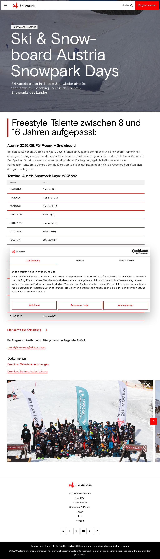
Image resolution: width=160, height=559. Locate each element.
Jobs (80, 516)
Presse (80, 511)
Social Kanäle (80, 502)
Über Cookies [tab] (127, 260)
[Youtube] (83, 531)
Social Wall (80, 498)
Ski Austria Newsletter (80, 493)
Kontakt (80, 520)
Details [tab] (80, 260)
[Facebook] (70, 531)
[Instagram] (63, 531)
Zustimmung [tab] (33, 260)
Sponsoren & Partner (80, 507)
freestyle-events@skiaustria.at (26, 347)
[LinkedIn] (90, 531)
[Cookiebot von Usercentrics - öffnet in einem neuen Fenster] (134, 251)
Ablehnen (34, 305)
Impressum (99, 546)
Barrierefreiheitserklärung (58, 546)
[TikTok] (97, 531)
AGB (74, 546)
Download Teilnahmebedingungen (28, 364)
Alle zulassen (125, 305)
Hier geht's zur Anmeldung (24, 330)
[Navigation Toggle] (5, 5)
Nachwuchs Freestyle (24, 27)
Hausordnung (85, 546)
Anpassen (76, 305)
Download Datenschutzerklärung (27, 371)
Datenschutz (37, 546)
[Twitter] (76, 531)
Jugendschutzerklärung (118, 546)
